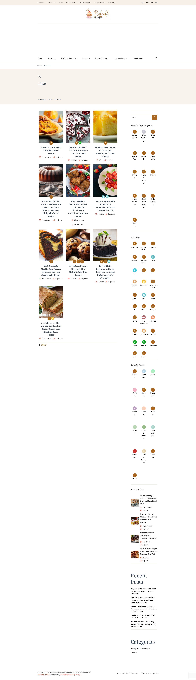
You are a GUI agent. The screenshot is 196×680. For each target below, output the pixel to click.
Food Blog (112, 2)
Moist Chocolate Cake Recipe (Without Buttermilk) (148, 535)
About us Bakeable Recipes (127, 673)
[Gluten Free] (52, 318)
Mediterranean (152, 433)
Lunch (153, 175)
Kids (61, 2)
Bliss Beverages (85, 2)
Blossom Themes (43, 674)
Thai (135, 478)
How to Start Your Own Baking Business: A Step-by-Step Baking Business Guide (143, 624)
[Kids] (107, 196)
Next (44, 345)
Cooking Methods (68, 58)
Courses (85, 58)
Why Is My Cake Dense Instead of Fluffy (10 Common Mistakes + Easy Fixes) (143, 591)
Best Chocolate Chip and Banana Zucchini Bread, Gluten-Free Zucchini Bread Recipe (51, 329)
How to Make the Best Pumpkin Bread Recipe (51, 150)
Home (39, 58)
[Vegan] (79, 142)
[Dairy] (103, 196)
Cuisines (51, 58)
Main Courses (134, 202)
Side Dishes (70, 2)
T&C (143, 673)
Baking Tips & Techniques (140, 649)
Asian (153, 375)
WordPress (64, 674)
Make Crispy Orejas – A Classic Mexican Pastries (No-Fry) (148, 551)
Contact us (52, 2)
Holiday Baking (100, 58)
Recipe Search (99, 2)
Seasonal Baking (120, 58)
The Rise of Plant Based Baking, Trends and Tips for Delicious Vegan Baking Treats (143, 600)
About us (40, 2)
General (134, 653)
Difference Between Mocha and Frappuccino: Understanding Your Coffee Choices (143, 609)
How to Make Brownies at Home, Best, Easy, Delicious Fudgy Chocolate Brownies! (105, 272)
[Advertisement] (98, 40)
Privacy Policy (74, 674)
